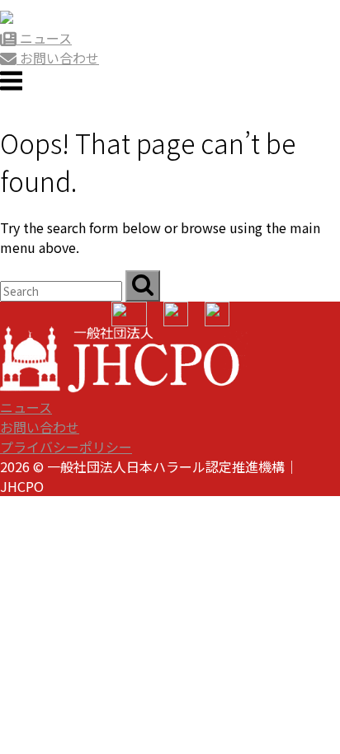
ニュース (26, 407)
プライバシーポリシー (66, 447)
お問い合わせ (39, 427)
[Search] (142, 286)
